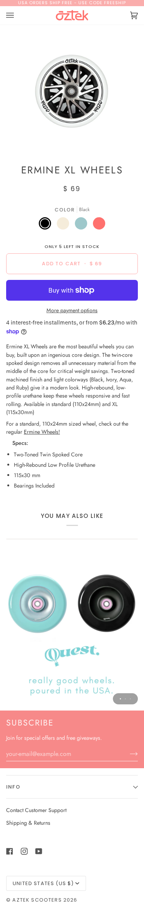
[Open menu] (17, 15)
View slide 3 (130, 698)
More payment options (72, 310)
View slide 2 (125, 698)
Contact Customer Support (36, 810)
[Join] (128, 753)
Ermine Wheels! (42, 432)
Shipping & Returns (28, 823)
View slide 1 (120, 698)
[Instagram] (24, 851)
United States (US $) (43, 883)
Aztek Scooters (36, 900)
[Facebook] (9, 851)
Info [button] (13, 787)
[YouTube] (38, 851)
